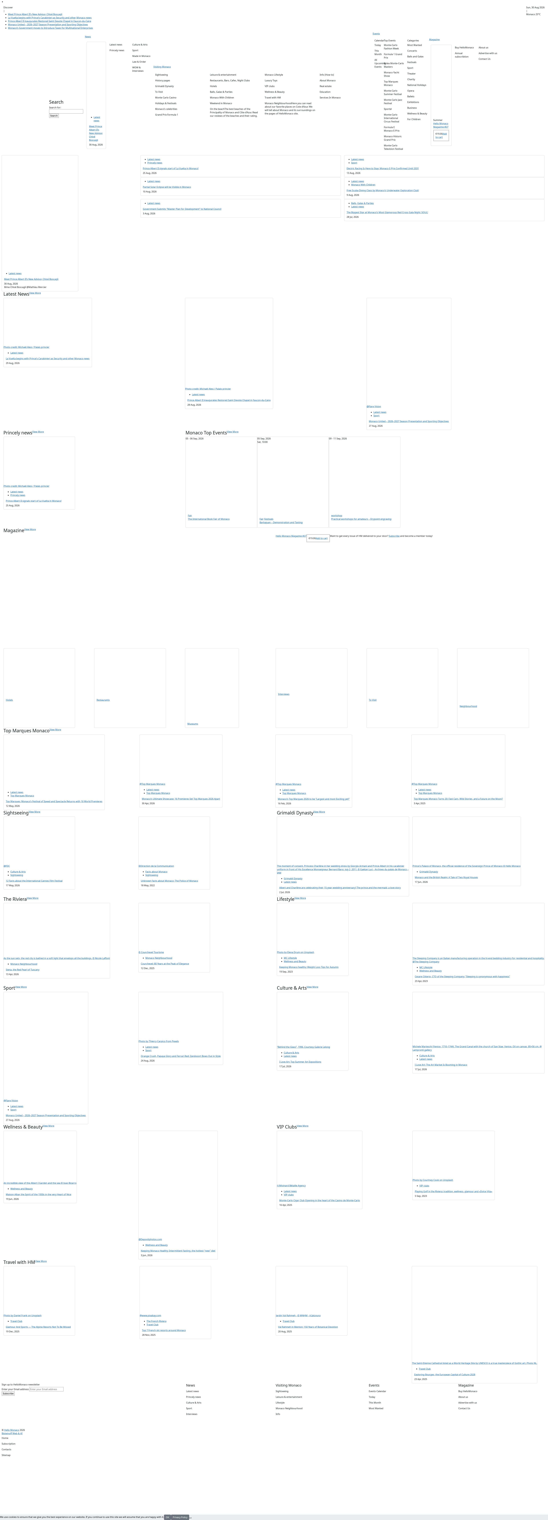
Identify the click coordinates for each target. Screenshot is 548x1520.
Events (376, 33)
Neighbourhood (468, 706)
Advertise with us (467, 1402)
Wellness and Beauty (295, 961)
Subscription (8, 1443)
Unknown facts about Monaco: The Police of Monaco (169, 880)
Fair (190, 515)
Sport (354, 162)
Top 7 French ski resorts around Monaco (164, 1330)
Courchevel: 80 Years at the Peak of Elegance (165, 963)
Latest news (15, 273)
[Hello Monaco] (61, 84)
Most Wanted (376, 1408)
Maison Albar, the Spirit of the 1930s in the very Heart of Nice (38, 1194)
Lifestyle (280, 1402)
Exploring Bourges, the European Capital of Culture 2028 (444, 1374)
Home (5, 1438)
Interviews (283, 694)
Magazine (434, 39)
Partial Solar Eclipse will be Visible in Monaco (167, 187)
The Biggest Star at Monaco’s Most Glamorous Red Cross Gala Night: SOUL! (387, 212)
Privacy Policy (180, 1517)
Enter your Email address (15, 1389)
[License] (24, 1433)
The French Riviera (156, 1321)
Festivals (268, 519)
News (88, 36)
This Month (375, 1402)
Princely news (154, 162)
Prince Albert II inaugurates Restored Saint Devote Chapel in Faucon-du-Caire (49, 21)
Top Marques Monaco (22, 795)
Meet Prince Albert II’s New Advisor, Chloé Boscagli (35, 14)
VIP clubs (289, 1194)
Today (372, 1396)
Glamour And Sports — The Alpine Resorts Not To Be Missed (38, 1326)
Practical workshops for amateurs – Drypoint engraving (361, 519)
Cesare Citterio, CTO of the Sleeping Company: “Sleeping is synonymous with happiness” (462, 976)
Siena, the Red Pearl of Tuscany (22, 969)
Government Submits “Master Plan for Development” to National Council (182, 209)
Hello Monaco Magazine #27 (291, 536)
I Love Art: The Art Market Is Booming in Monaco (441, 1064)
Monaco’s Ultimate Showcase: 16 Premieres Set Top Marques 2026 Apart (181, 798)
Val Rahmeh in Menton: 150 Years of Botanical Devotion (308, 1326)
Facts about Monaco (156, 871)
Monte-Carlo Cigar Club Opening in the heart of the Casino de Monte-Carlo (319, 1200)
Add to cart (322, 538)
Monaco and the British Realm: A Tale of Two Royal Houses (446, 877)
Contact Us (464, 1408)
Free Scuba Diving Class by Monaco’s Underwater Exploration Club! (383, 190)
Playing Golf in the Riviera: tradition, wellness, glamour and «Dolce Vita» (453, 1191)
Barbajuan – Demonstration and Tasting (281, 522)
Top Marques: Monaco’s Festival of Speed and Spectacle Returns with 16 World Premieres (54, 801)
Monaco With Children (363, 184)
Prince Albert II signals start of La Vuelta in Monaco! (171, 168)
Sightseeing (16, 875)
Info (278, 1414)
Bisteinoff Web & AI (12, 1433)
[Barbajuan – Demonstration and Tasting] (293, 479)
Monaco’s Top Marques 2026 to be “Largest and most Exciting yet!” (314, 799)
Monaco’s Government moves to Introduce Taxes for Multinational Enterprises (50, 28)
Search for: (55, 107)
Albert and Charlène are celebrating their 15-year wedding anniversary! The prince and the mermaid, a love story (340, 887)
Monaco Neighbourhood (23, 964)
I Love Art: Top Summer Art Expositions (300, 1061)
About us (463, 1396)
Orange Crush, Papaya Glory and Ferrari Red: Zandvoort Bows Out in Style (181, 1056)
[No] (190, 1517)
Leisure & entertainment (289, 1396)
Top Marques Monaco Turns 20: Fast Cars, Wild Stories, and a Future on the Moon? (458, 798)
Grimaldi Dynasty (293, 878)
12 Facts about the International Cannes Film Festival (34, 880)
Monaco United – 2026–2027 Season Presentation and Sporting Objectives (48, 24)
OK (167, 1517)
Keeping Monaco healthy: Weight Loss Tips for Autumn (309, 967)
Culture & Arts (18, 871)
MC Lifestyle (290, 958)
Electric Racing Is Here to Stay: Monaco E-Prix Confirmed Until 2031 (383, 168)
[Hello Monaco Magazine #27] (441, 80)
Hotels (9, 700)
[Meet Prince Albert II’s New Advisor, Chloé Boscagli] (96, 77)
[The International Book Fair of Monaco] (221, 475)
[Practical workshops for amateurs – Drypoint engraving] (364, 475)
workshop (336, 515)
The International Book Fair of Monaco (209, 519)
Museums (192, 723)
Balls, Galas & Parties (362, 203)
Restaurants (103, 700)
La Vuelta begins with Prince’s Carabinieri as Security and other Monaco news (50, 17)
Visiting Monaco (162, 66)
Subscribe (394, 536)
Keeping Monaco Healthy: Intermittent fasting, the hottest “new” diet (178, 1250)
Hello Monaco (11, 1430)
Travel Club (16, 1321)
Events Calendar (377, 1391)
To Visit (373, 700)
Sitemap (6, 1455)
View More (35, 293)
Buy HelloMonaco (467, 1391)
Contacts (6, 1449)
